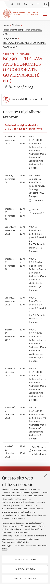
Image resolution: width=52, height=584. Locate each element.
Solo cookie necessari (25, 559)
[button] (44, 13)
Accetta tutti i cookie (25, 578)
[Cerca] (12, 4)
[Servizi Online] (25, 4)
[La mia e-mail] (38, 4)
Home (6, 25)
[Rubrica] (18, 4)
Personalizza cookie (25, 569)
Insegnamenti (10, 38)
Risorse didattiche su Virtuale (27, 99)
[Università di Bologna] (21, 13)
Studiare (16, 25)
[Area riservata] (32, 4)
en (45, 4)
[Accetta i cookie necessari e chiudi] (45, 475)
